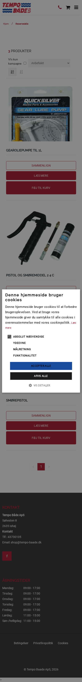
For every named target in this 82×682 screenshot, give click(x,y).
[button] (41, 385)
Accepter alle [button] (41, 366)
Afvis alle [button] (41, 376)
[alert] (41, 341)
